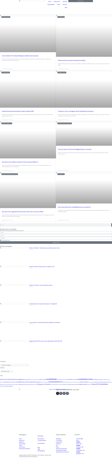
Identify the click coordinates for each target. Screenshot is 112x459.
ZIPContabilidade (3, 386)
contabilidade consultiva (61, 379)
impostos (97, 382)
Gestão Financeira (84, 382)
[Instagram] (57, 393)
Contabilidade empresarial (71, 379)
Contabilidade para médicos (22, 382)
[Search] (111, 225)
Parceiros (65, 4)
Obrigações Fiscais (3, 384)
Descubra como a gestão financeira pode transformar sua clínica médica (22, 212)
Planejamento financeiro (23, 384)
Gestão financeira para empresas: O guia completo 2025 (18, 111)
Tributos (93, 384)
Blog (66, 7)
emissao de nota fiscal (44, 382)
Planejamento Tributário (43, 384)
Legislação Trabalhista (103, 382)
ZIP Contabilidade (102, 384)
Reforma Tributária (67, 384)
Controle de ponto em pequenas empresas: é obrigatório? (43, 304)
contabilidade (51, 379)
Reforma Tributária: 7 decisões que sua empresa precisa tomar (44, 248)
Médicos (110, 382)
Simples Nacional (83, 384)
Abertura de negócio (17, 379)
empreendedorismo (55, 382)
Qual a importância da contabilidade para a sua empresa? (74, 207)
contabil (44, 379)
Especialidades (50, 4)
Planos (58, 4)
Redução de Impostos (59, 384)
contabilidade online (85, 379)
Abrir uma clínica (27, 379)
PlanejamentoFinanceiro (32, 384)
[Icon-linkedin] (67, 393)
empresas (64, 382)
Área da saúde (9, 386)
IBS (94, 382)
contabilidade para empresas (9, 382)
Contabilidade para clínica (98, 379)
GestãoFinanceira (91, 382)
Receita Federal (52, 384)
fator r (67, 382)
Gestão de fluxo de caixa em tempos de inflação (71, 60)
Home (49, 1)
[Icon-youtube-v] (64, 393)
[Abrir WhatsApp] (109, 456)
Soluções (65, 1)
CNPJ (40, 379)
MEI (108, 382)
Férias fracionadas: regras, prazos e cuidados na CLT (42, 266)
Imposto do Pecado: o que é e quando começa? (40, 285)
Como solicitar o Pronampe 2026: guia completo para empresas (20, 56)
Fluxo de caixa (71, 382)
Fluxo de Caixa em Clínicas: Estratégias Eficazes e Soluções (75, 149)
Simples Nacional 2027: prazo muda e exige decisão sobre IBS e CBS (45, 341)
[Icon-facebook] (60, 393)
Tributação (89, 384)
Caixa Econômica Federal (34, 379)
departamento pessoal (35, 382)
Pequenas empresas (15, 384)
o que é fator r (9, 384)
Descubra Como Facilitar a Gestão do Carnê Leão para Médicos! (20, 162)
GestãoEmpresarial (77, 382)
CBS (38, 379)
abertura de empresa (5, 379)
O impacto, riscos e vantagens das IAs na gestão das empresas (76, 111)
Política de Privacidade (15, 240)
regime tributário (75, 384)
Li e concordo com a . (11, 240)
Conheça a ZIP (57, 1)
